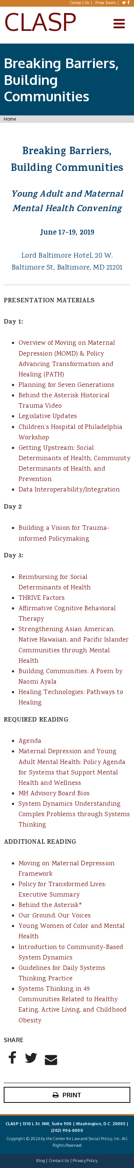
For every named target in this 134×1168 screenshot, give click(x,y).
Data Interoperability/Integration (69, 490)
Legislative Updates (48, 416)
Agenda (30, 741)
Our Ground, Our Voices (55, 916)
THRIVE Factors (42, 598)
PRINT (72, 1095)
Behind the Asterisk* (51, 905)
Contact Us (79, 3)
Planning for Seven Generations (66, 385)
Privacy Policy (85, 1160)
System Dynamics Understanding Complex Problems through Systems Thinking (74, 814)
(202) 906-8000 (67, 1130)
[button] (13, 1063)
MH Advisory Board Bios (54, 794)
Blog (40, 1160)
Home (10, 119)
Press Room (105, 3)
